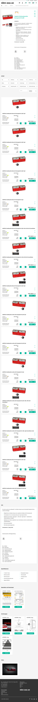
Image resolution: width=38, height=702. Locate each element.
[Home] (1, 5)
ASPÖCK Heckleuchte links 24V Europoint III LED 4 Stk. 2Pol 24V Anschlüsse (18, 228)
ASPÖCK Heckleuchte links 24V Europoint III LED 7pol (13, 113)
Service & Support (4, 689)
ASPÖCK (11, 5)
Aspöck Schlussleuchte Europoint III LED (22, 5)
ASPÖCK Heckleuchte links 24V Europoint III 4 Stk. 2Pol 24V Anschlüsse (17, 257)
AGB (2, 693)
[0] (25, 3)
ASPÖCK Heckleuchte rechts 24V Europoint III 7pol (13, 372)
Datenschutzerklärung (4, 694)
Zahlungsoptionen (4, 690)
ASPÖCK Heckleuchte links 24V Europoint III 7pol (12, 199)
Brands (6, 5)
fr (28, 0)
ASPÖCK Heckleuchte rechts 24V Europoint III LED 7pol (14, 314)
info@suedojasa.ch (4, 686)
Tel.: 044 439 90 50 (4, 684)
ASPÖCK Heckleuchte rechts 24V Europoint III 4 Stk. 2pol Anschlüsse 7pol (18, 430)
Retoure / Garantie (4, 692)
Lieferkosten (3, 691)
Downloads (31, 0)
